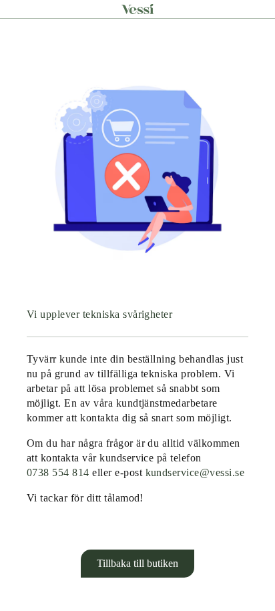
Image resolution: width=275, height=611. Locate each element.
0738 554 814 (58, 472)
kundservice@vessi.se (195, 472)
